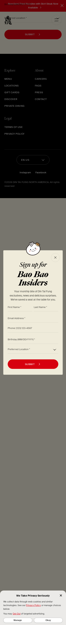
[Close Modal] (55, 257)
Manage (18, 620)
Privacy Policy (33, 605)
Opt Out (17, 613)
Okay (48, 620)
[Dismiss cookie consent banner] (61, 596)
